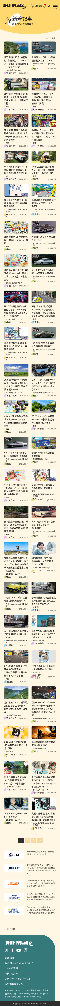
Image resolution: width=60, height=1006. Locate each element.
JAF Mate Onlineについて (19, 963)
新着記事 (9, 958)
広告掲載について (14, 984)
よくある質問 (11, 968)
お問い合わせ (12, 973)
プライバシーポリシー (15, 979)
